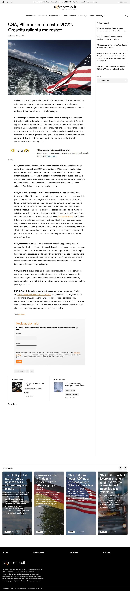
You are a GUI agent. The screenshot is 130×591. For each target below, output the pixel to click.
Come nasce (38, 552)
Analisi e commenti (29, 388)
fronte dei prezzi (65, 216)
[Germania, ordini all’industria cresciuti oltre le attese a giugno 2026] (49, 503)
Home (5, 552)
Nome (18, 334)
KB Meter (74, 552)
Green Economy (70, 390)
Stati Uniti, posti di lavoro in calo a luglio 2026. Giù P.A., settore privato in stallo (65, 2)
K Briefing (36, 2)
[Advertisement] (49, 432)
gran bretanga (19, 371)
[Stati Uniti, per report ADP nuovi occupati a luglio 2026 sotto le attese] (81, 503)
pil (27, 371)
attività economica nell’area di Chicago (34, 294)
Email (18, 343)
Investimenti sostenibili (72, 394)
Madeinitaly (21, 314)
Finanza (39, 388)
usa (32, 371)
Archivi (99, 76)
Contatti (106, 552)
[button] (122, 2)
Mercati (26, 392)
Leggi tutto (93, 2)
